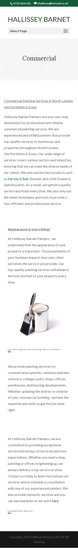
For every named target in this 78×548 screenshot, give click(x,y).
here (55, 501)
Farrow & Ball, (18, 179)
